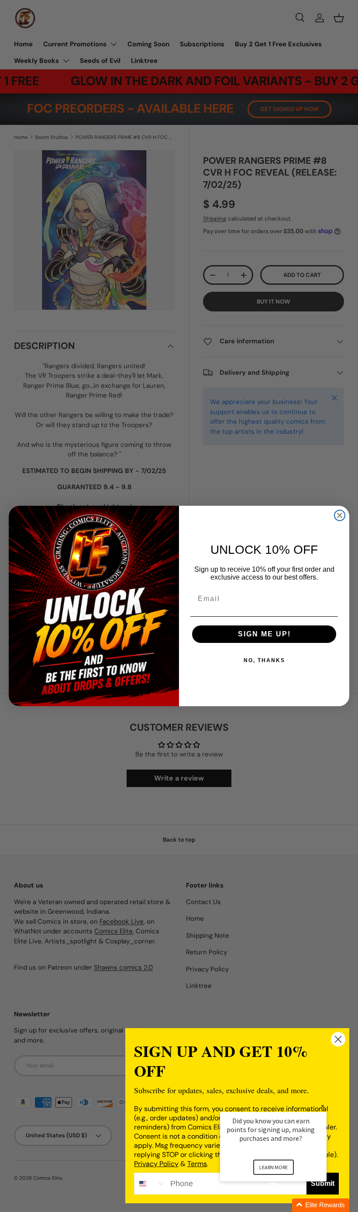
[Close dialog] (339, 515)
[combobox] (150, 1183)
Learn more (273, 1167)
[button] (283, 1205)
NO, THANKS (264, 660)
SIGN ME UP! (264, 634)
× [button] (322, 1106)
